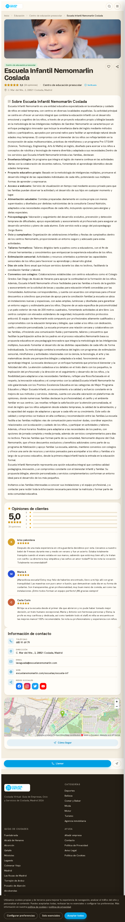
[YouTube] (43, 686)
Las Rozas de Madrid (15, 875)
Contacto (70, 840)
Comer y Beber (73, 800)
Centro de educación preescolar (45, 15)
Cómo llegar (65, 742)
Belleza (68, 795)
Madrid (8, 870)
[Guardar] (108, 66)
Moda (68, 805)
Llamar (60, 763)
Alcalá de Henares (14, 840)
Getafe (8, 850)
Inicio (6, 15)
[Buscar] (109, 6)
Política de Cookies (75, 855)
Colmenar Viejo (12, 865)
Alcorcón (9, 845)
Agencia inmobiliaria (75, 820)
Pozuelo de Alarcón (14, 885)
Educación (19, 15)
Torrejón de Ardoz (14, 880)
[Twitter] (35, 686)
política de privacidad (60, 906)
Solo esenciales (51, 915)
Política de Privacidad (76, 845)
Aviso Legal (71, 850)
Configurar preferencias (21, 915)
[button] (62, 38)
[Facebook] (19, 686)
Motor (68, 810)
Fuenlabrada (11, 835)
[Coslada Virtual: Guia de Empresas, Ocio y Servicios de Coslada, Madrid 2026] (13, 6)
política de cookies (37, 906)
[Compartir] (117, 66)
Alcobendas (10, 890)
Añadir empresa (73, 835)
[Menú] (117, 6)
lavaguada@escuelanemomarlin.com (36, 663)
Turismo (69, 815)
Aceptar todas (75, 915)
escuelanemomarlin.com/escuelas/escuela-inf (42, 673)
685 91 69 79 (23, 642)
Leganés (8, 860)
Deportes (70, 790)
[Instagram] (27, 686)
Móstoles (9, 855)
